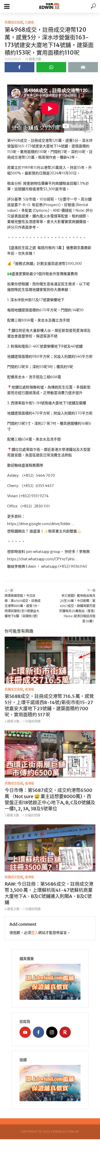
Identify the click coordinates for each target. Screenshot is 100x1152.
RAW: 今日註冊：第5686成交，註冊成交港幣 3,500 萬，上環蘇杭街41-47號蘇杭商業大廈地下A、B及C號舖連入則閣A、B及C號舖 (49, 893)
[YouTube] (25, 1032)
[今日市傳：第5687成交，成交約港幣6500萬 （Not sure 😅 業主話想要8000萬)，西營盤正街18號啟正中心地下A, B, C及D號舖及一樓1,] (50, 754)
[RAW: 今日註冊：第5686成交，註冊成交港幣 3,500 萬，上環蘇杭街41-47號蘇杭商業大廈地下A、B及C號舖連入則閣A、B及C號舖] (50, 848)
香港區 (29, 689)
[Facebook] (38, 1032)
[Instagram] (51, 1032)
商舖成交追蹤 (14, 22)
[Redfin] (65, 1032)
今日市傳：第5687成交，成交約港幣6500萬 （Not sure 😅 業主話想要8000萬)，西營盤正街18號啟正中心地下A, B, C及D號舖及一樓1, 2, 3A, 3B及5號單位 (50, 799)
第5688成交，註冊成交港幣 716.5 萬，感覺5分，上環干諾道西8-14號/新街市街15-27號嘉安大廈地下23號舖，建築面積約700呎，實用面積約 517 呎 (49, 705)
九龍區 (29, 22)
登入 (34, 932)
